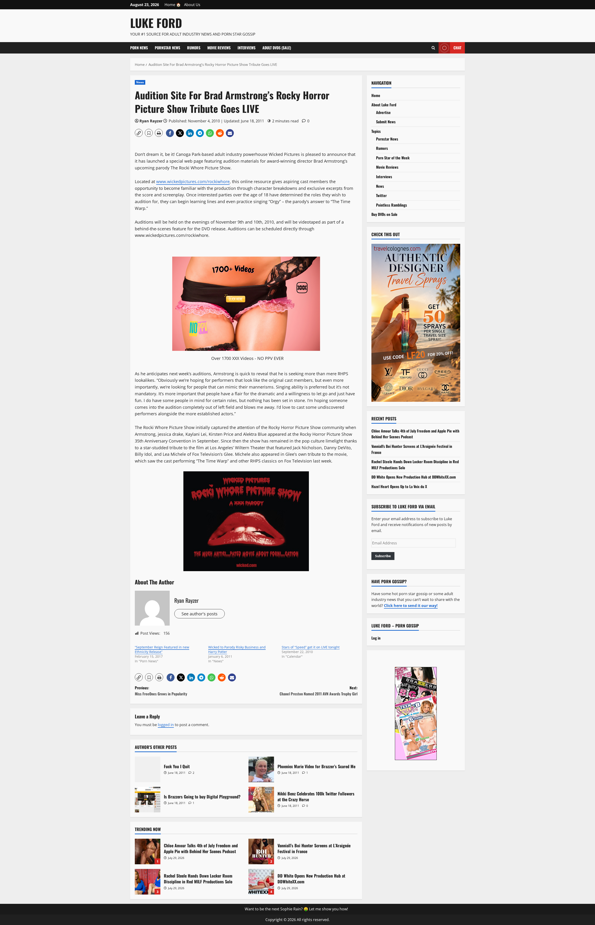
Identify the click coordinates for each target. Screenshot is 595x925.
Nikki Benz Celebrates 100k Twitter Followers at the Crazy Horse (261, 799)
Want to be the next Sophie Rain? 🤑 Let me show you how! (296, 909)
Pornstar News (167, 47)
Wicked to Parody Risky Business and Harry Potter (237, 649)
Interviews (246, 47)
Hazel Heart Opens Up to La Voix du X (399, 486)
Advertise (383, 112)
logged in (166, 724)
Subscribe (383, 555)
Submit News (386, 121)
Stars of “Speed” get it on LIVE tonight (311, 647)
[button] (139, 133)
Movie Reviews (219, 47)
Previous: (161, 691)
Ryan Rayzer (150, 121)
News (140, 82)
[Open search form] (433, 47)
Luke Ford (156, 22)
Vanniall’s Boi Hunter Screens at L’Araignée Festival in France (261, 851)
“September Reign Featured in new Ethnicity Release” (162, 649)
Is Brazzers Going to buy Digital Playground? (147, 799)
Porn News (139, 47)
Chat (457, 47)
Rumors (193, 47)
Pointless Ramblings (391, 205)
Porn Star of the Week (393, 157)
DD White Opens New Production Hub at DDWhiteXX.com (261, 882)
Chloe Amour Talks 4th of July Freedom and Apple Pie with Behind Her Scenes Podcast (147, 851)
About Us (192, 4)
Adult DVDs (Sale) (276, 47)
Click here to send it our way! (411, 605)
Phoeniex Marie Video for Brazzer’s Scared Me (261, 769)
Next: (318, 691)
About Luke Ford (383, 104)
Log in (375, 637)
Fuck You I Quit (147, 769)
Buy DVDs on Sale (384, 214)
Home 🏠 (173, 4)
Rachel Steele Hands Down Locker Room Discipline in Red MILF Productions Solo (147, 882)
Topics (376, 131)
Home (375, 95)
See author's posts (200, 614)
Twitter (381, 195)
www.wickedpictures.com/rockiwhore (193, 181)
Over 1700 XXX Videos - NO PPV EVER (247, 358)
